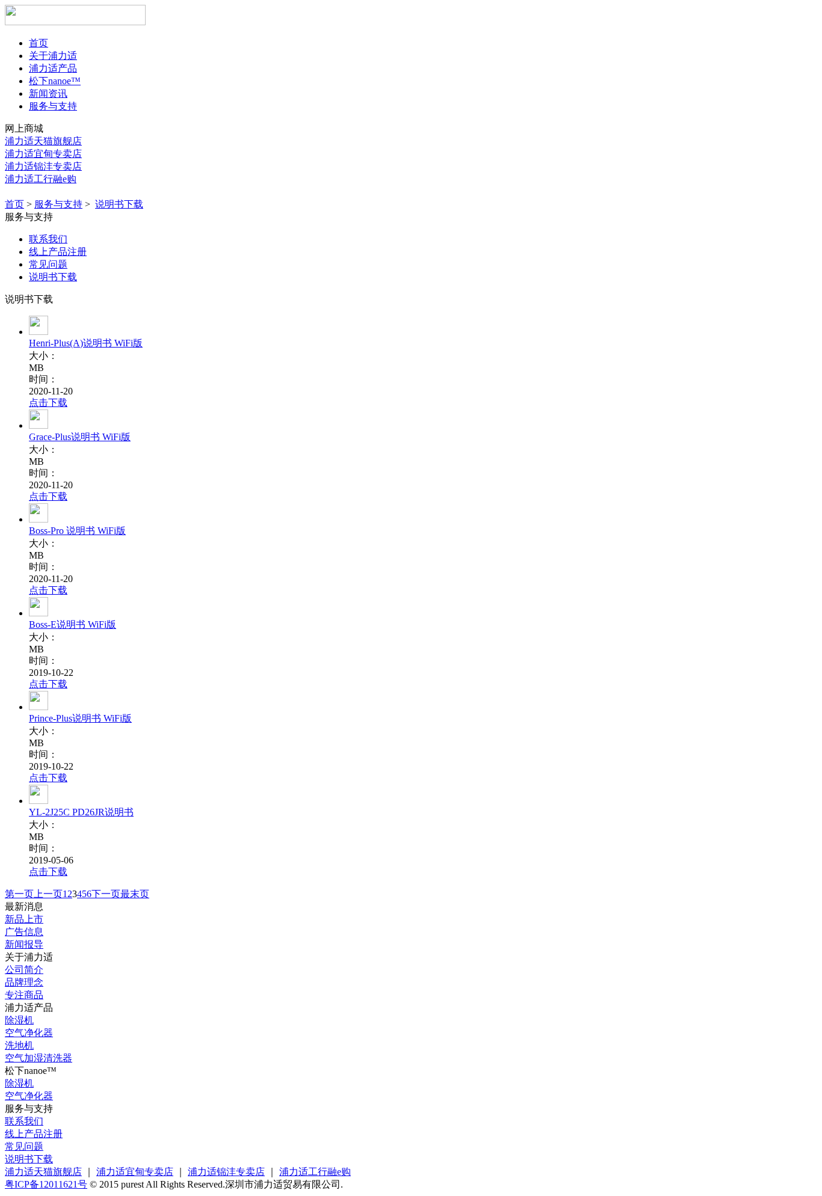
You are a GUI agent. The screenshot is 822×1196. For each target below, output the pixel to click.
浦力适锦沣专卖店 (43, 166)
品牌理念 (24, 982)
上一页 (48, 894)
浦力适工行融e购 (40, 179)
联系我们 (48, 239)
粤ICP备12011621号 (46, 1184)
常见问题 (48, 264)
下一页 (105, 894)
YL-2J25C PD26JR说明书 (81, 812)
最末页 (134, 894)
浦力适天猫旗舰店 (43, 141)
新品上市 (24, 919)
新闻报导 (24, 944)
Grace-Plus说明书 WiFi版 (80, 437)
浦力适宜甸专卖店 (43, 154)
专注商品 (24, 995)
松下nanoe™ (55, 81)
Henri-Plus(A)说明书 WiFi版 (86, 343)
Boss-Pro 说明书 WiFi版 (77, 531)
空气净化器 (29, 1033)
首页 (38, 43)
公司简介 (24, 969)
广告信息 (24, 932)
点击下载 (48, 402)
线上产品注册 (58, 252)
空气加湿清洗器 (38, 1058)
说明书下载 (119, 204)
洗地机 (19, 1045)
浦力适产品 (53, 68)
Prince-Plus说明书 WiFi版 (80, 718)
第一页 (19, 894)
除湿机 (19, 1020)
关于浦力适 (53, 56)
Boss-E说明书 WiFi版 (72, 624)
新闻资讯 (48, 93)
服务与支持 (53, 106)
